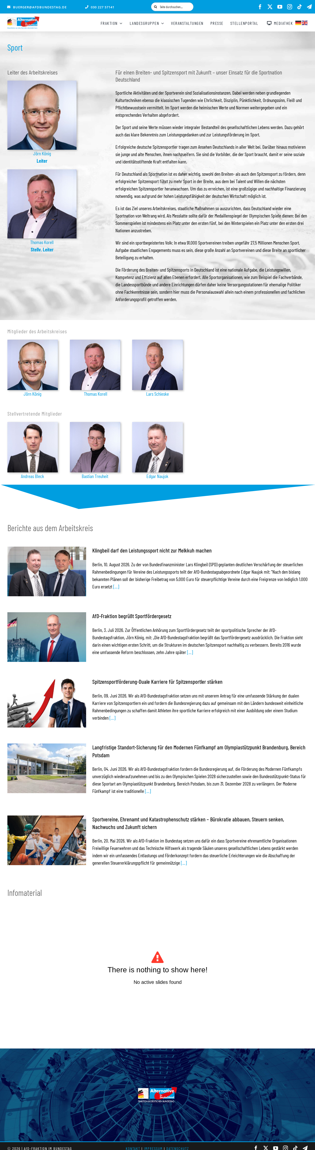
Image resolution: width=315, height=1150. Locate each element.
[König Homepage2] (42, 83)
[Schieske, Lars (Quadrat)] (157, 342)
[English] (305, 22)
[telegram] (309, 6)
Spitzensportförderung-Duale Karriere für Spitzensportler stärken (157, 681)
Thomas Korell (42, 242)
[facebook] (260, 6)
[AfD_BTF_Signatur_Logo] (23, 19)
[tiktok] (299, 6)
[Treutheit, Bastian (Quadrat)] (95, 424)
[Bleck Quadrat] (32, 424)
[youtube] (279, 6)
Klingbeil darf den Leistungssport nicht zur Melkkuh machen (152, 550)
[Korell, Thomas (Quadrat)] (42, 172)
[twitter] (270, 6)
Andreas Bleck (32, 476)
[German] (298, 22)
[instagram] (289, 6)
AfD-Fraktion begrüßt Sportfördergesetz (131, 615)
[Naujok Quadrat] (157, 424)
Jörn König (42, 153)
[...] (115, 586)
